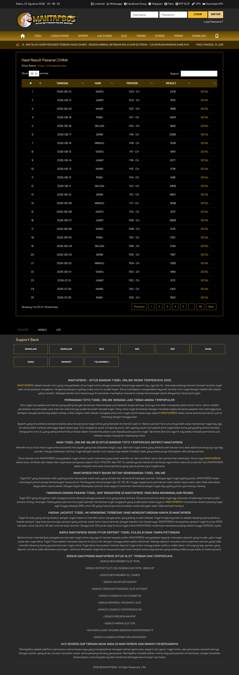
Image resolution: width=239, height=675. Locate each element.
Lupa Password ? (213, 21)
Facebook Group (137, 3)
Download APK (214, 3)
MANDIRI (66, 361)
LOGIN (198, 14)
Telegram (157, 3)
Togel (38, 35)
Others (160, 35)
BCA (101, 348)
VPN (198, 3)
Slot (124, 35)
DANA (208, 348)
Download (199, 35)
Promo (178, 35)
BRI (173, 348)
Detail (205, 91)
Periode (132, 83)
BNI (137, 348)
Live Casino (104, 35)
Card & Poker (60, 35)
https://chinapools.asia (52, 65)
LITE (58, 329)
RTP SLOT (184, 3)
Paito (170, 3)
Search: (174, 73)
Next (211, 306)
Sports (83, 35)
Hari (98, 83)
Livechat (100, 3)
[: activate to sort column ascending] (204, 83)
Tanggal (62, 83)
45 (200, 306)
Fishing (141, 35)
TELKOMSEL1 (101, 361)
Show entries (35, 73)
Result (171, 83)
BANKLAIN (31, 348)
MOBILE (42, 329)
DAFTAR (215, 14)
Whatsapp (116, 3)
